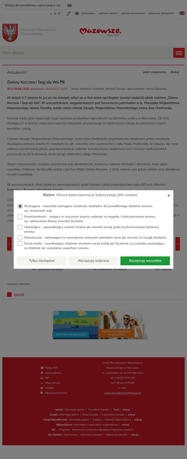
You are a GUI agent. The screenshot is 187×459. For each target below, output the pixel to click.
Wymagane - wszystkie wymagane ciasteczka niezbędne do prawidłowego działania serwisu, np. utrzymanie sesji (88, 208)
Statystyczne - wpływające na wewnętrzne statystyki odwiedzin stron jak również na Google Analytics (95, 237)
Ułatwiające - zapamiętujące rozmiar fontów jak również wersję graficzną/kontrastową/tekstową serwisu (91, 229)
